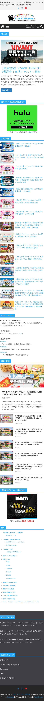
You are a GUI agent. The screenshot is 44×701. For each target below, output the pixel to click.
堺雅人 (8, 562)
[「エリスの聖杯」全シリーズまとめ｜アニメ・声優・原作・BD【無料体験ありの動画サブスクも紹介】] (6, 433)
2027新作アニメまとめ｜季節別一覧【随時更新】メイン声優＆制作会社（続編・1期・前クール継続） (28, 418)
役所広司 (8, 572)
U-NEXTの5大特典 (11, 545)
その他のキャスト (11, 578)
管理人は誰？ (5, 660)
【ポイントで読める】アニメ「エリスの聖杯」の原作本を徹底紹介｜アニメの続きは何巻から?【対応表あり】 (28, 466)
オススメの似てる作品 (9, 599)
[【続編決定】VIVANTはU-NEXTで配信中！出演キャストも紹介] (22, 51)
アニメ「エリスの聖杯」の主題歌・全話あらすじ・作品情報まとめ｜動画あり (28, 454)
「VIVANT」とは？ (8, 549)
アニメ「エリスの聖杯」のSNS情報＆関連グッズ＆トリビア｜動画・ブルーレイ (28, 443)
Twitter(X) (3, 347)
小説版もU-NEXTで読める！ (14, 552)
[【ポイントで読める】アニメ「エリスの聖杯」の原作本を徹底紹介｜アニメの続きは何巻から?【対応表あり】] (6, 468)
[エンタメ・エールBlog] (2, 26)
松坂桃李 (8, 575)
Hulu (30, 132)
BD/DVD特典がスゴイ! (9, 592)
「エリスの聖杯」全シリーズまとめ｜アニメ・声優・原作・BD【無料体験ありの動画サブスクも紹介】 (28, 431)
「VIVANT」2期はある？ (9, 585)
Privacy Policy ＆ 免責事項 (9, 665)
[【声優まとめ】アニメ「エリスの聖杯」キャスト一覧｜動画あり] (6, 480)
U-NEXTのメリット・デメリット (15, 542)
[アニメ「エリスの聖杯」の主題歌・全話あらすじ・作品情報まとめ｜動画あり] (6, 456)
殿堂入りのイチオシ (7, 678)
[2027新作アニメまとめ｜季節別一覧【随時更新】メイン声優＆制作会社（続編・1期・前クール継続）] (6, 420)
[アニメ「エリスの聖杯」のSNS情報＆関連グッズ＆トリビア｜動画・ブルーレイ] (6, 445)
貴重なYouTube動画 (8, 589)
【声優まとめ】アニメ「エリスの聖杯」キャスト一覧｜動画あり (28, 479)
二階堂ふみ (9, 568)
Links (2, 673)
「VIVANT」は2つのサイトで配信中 (13, 532)
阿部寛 (8, 565)
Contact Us (4, 669)
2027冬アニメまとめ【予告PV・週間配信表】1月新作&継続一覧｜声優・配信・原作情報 (22, 393)
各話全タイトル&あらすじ (10, 582)
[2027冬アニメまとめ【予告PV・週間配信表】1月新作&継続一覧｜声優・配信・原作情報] (22, 376)
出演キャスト (6, 559)
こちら (20, 333)
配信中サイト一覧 (11, 535)
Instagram (3, 352)
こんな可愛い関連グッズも (10, 595)
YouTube (3, 341)
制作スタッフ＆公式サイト (10, 556)
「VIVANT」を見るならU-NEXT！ (12, 539)
